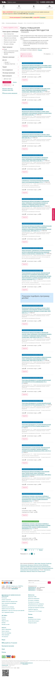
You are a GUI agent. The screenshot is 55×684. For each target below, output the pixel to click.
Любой (5, 49)
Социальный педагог (24, 569)
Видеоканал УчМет (32, 596)
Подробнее (31, 13)
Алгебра (39, 568)
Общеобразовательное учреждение (36, 603)
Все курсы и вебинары (9, 44)
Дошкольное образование (33, 598)
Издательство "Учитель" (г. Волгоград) (30, 521)
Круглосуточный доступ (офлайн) (9, 53)
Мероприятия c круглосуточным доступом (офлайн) (13, 610)
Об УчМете (4, 615)
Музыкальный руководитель (47, 568)
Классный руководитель (34, 569)
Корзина (19, 8)
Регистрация (50, 8)
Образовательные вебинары (10, 37)
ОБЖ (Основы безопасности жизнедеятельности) (40, 566)
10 (29, 553)
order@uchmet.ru (31, 590)
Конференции (5, 605)
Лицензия (4, 619)
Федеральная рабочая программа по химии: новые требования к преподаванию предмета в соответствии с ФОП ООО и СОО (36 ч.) (37, 113)
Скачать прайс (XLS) (8, 88)
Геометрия (22, 566)
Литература (35, 565)
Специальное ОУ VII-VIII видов (35, 611)
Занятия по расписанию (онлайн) (11, 50)
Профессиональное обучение (10, 40)
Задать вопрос (53, 214)
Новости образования (6, 629)
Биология (30, 568)
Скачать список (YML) (8, 90)
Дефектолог (28, 571)
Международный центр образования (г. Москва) (32, 63)
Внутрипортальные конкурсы (34, 619)
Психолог (40, 571)
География (27, 566)
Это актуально (5, 636)
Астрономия (34, 568)
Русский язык (48, 563)
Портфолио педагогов (33, 609)
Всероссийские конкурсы (33, 621)
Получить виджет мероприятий (10, 93)
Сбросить (15, 82)
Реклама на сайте (5, 624)
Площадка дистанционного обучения (36, 607)
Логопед (43, 571)
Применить (7, 82)
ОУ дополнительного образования (35, 605)
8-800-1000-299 (46, 2)
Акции (3, 649)
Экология (26, 568)
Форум (3, 639)
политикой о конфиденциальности (26, 662)
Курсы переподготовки (9, 33)
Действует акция (7, 78)
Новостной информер (6, 633)
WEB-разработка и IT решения (9, 642)
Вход (34, 8)
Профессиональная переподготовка (9, 601)
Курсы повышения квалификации (11, 35)
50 (34, 553)
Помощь (30, 614)
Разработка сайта (5, 665)
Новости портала (5, 631)
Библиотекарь (23, 571)
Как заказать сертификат (33, 600)
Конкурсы (30, 617)
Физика (38, 563)
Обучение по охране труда (10, 42)
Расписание (4, 597)
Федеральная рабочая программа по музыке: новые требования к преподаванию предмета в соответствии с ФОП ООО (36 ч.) (37, 136)
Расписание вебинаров (27, 56)
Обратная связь (5, 620)
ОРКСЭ (21, 568)
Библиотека (31, 595)
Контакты (4, 617)
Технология (43, 563)
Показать (40, 49)
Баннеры (4, 622)
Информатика (45, 565)
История (40, 565)
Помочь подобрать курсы (10, 27)
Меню (3, 8)
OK (49, 582)
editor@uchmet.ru (32, 588)
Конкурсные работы (32, 622)
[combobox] (48, 54)
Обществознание (23, 565)
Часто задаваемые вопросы (8, 612)
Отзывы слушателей (6, 599)
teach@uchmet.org (32, 587)
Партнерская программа (8, 646)
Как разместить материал (33, 602)
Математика (30, 565)
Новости (4, 627)
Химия (35, 563)
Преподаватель (47, 569)
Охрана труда (34, 571)
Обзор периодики (5, 634)
